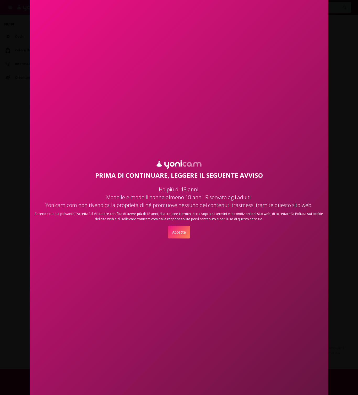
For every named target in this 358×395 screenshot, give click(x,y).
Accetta (179, 232)
